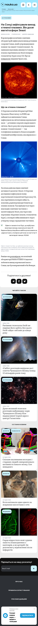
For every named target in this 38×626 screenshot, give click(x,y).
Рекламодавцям (19, 599)
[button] (23, 4)
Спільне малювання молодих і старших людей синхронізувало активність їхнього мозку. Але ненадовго (18, 463)
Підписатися (27, 615)
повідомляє (6, 59)
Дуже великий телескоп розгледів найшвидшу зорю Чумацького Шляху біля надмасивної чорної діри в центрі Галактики (16, 413)
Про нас (19, 581)
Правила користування (19, 590)
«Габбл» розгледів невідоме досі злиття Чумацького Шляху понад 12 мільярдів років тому (19, 370)
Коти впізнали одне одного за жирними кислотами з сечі (17, 503)
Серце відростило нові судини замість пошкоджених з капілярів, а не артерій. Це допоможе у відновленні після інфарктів (17, 545)
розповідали (15, 256)
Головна (4, 9)
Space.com (31, 34)
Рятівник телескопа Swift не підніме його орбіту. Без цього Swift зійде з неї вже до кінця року (17, 329)
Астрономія (10, 9)
